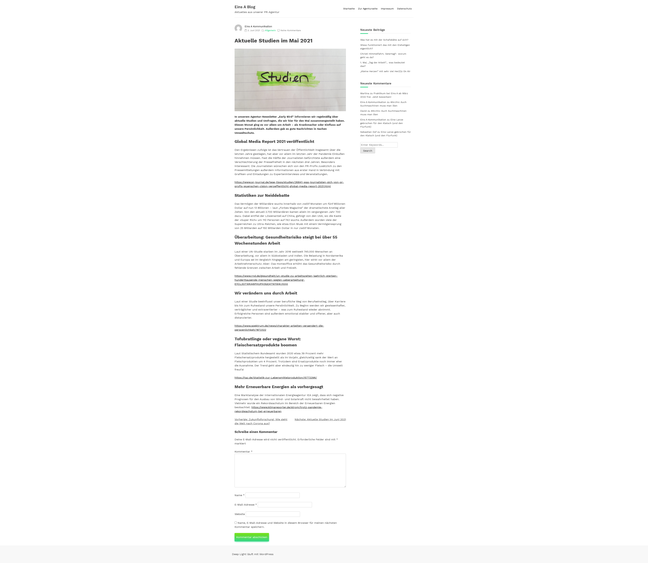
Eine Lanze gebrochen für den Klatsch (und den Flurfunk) (381, 123)
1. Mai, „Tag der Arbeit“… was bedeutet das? (382, 64)
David (363, 111)
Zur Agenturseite (367, 8)
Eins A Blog (245, 7)
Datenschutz (404, 8)
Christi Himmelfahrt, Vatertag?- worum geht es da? (383, 55)
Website (240, 514)
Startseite (349, 8)
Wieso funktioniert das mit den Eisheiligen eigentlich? (385, 47)
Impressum (387, 8)
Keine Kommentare (291, 30)
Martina (364, 93)
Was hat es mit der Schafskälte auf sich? (384, 39)
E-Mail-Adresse (246, 504)
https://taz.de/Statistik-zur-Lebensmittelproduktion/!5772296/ (276, 377)
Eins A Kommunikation (258, 26)
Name (240, 495)
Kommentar (243, 451)
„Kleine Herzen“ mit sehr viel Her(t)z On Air (385, 71)
